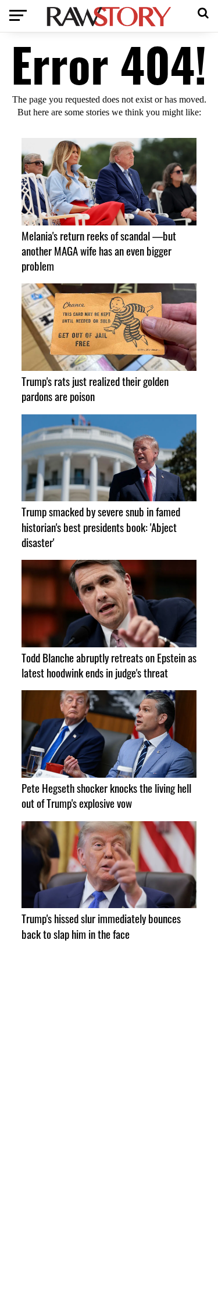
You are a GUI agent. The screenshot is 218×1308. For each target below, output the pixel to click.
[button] (203, 11)
